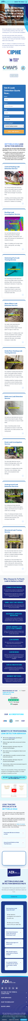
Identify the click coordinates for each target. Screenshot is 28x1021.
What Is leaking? (9, 123)
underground (11, 737)
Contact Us (14, 896)
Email (6, 109)
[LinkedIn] (13, 988)
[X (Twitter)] (6, 988)
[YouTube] (16, 988)
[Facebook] (2, 988)
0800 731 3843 (21, 824)
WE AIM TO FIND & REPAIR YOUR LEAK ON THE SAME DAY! (14, 778)
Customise (4, 1019)
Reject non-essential (14, 1019)
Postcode (6, 116)
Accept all (23, 1019)
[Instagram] (9, 988)
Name (6, 96)
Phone (6, 103)
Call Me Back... (14, 131)
